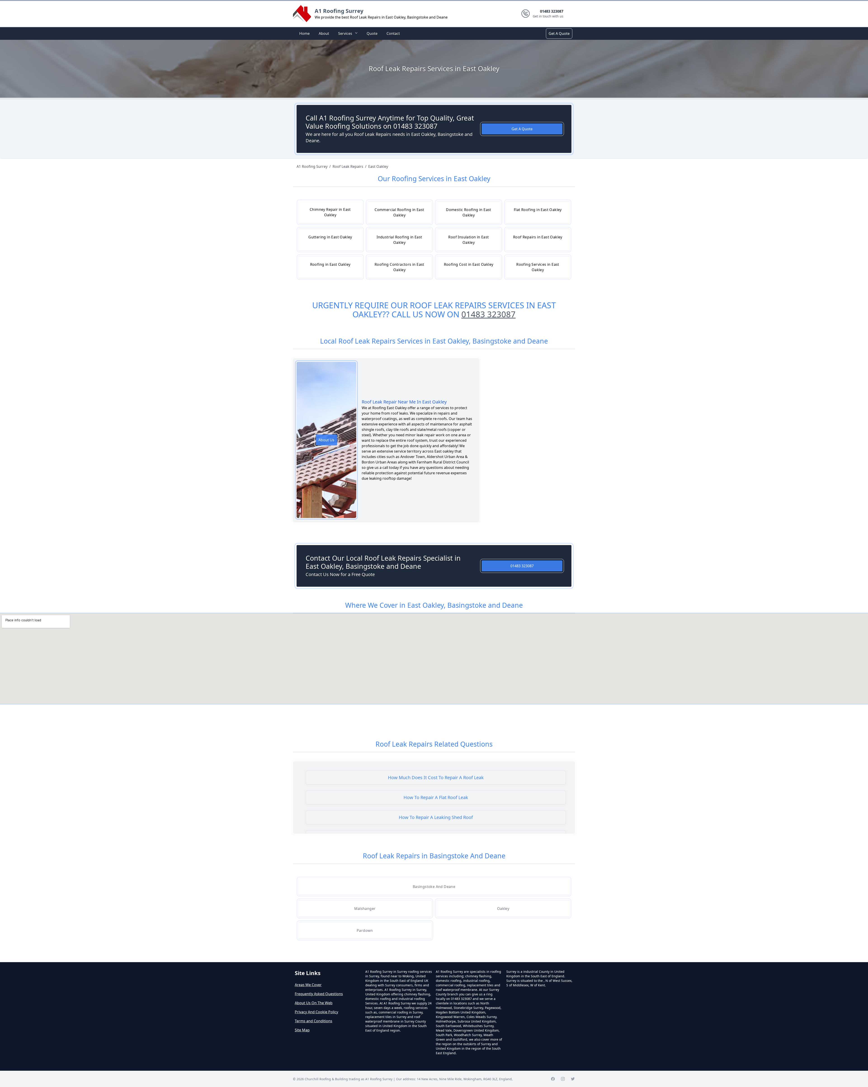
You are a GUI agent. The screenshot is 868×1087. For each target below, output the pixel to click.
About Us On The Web (314, 1002)
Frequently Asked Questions (319, 993)
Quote (372, 33)
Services (345, 33)
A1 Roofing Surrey (339, 10)
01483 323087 (488, 314)
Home (304, 33)
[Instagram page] (563, 1079)
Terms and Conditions (313, 1020)
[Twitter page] (573, 1079)
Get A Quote (559, 33)
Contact (393, 33)
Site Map (302, 1030)
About (324, 33)
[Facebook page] (553, 1079)
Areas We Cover (308, 984)
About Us (326, 439)
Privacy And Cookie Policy (316, 1011)
